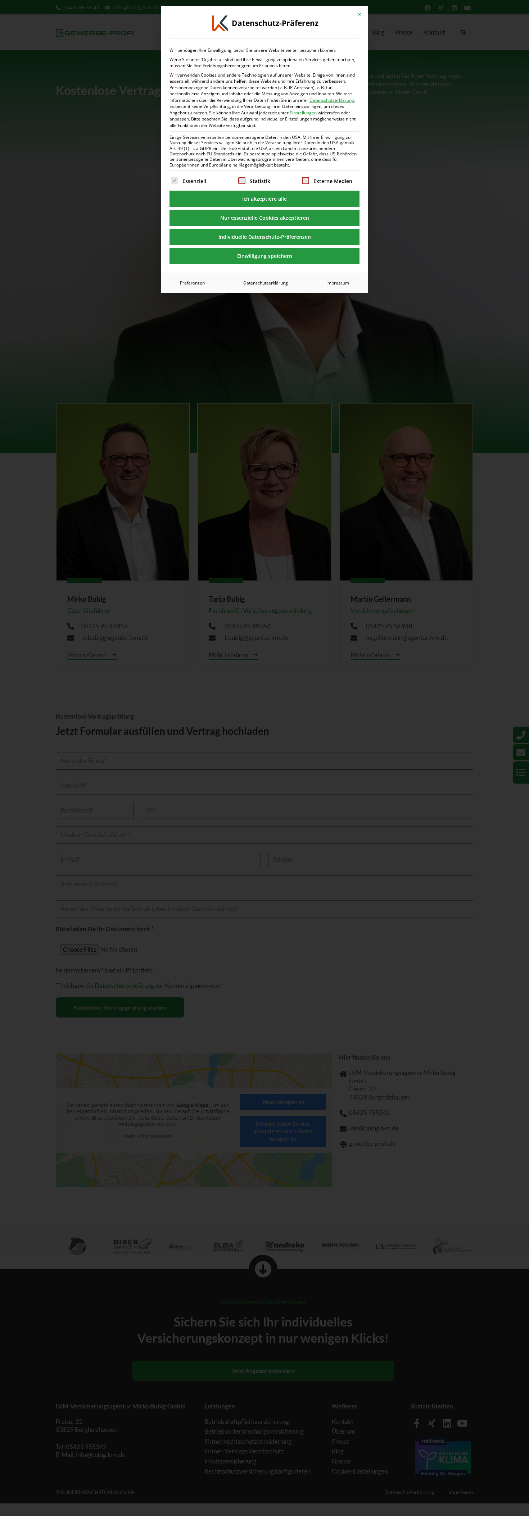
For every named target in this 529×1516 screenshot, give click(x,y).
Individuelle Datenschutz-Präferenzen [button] (264, 236)
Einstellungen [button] (303, 113)
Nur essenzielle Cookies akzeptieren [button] (264, 217)
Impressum (337, 283)
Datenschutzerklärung (331, 100)
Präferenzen (192, 283)
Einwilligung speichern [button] (264, 255)
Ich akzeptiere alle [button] (264, 198)
